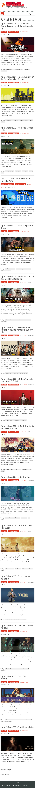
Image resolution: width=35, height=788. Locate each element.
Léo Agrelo (22, 269)
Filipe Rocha (26, 719)
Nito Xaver (3, 270)
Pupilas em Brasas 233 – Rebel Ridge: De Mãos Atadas (17, 128)
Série (9, 270)
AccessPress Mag (22, 785)
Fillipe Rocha (9, 420)
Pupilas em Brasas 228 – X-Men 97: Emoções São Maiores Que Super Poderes (17, 427)
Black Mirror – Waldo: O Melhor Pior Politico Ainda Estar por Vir (16, 179)
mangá (28, 269)
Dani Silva (8, 518)
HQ (17, 269)
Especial (3, 184)
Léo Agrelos (26, 69)
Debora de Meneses (10, 269)
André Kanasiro (9, 69)
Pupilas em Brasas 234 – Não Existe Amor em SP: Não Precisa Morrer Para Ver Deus (17, 78)
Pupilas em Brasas (13, 31)
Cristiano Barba (9, 568)
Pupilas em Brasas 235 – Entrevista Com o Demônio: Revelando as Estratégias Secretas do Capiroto (17, 26)
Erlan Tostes (17, 469)
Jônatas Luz (9, 619)
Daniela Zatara (16, 518)
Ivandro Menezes (18, 69)
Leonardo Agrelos (25, 31)
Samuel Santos (23, 373)
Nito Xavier (3, 71)
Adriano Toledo (9, 320)
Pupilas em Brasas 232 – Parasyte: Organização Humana (17, 226)
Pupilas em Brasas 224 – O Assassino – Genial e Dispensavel (17, 626)
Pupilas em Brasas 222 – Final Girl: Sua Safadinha (17, 727)
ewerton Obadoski (19, 320)
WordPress (10, 785)
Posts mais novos (5, 774)
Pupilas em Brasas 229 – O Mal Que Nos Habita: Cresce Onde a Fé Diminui (17, 380)
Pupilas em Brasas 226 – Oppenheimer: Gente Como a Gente (16, 526)
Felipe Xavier (25, 469)
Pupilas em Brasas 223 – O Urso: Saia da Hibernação (14, 677)
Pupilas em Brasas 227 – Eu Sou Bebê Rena (15, 476)
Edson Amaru (18, 719)
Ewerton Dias (9, 669)
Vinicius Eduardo (24, 120)
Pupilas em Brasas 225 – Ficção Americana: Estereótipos (15, 577)
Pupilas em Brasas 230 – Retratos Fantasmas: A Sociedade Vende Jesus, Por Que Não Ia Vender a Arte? (17, 329)
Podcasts (3, 31)
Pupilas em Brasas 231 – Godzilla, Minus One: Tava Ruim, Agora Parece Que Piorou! (17, 277)
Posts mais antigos (6, 770)
